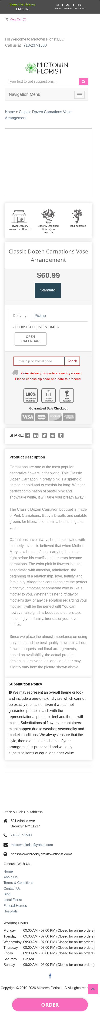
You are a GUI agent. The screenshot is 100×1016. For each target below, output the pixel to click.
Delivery (20, 316)
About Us (10, 877)
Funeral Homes (15, 906)
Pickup (40, 316)
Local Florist (12, 900)
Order (50, 1004)
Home (10, 112)
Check (72, 361)
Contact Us (12, 888)
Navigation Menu (24, 94)
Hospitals (10, 911)
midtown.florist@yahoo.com (32, 845)
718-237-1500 (35, 45)
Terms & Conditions (18, 883)
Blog (6, 894)
